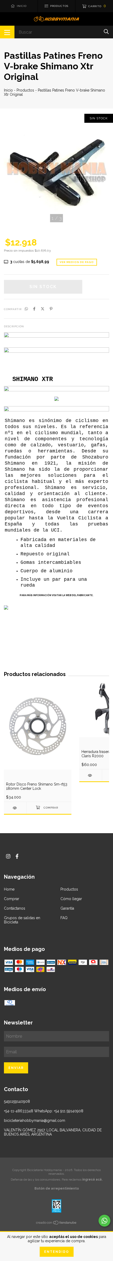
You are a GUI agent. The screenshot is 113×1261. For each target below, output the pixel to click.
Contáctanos (14, 908)
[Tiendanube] (56, 1224)
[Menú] (7, 32)
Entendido (56, 1252)
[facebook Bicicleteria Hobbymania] (17, 856)
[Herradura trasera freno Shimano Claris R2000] (90, 775)
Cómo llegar (71, 899)
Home (9, 889)
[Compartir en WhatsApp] (26, 309)
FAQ (64, 918)
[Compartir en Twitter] (43, 309)
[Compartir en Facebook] (34, 309)
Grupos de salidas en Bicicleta (22, 920)
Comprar (11, 899)
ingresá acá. (92, 1179)
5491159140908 (17, 1101)
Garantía (67, 908)
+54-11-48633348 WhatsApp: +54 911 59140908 (43, 1111)
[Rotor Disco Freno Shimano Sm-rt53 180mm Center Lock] (15, 808)
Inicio (8, 90)
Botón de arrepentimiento (56, 1188)
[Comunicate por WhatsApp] (104, 1221)
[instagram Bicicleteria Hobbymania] (8, 856)
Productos (25, 90)
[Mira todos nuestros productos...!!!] (56, 351)
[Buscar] (106, 31)
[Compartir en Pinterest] (51, 309)
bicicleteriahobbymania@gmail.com (34, 1120)
